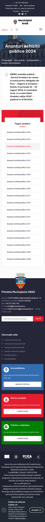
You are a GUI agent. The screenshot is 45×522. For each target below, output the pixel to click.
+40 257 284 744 (12, 303)
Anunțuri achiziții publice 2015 (18, 210)
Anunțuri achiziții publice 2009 (19, 252)
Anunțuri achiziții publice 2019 (18, 181)
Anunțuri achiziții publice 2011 (18, 238)
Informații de (19, 60)
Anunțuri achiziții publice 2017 (18, 196)
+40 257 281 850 (21, 3)
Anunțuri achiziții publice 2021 (18, 167)
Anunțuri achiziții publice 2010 (18, 245)
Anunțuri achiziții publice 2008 (19, 259)
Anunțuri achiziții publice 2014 (18, 217)
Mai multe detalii (23, 384)
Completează (22, 411)
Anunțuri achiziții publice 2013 (18, 224)
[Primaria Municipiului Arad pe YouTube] (22, 14)
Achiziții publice (33, 60)
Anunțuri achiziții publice (11, 63)
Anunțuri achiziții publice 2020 (19, 174)
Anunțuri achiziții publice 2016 (18, 203)
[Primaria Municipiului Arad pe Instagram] (25, 14)
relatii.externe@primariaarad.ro (20, 309)
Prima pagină (7, 60)
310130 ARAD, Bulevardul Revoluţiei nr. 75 (24, 298)
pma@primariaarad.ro (16, 306)
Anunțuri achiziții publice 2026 (19, 132)
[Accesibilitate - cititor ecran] (17, 29)
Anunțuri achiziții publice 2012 (18, 231)
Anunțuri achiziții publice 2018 (18, 189)
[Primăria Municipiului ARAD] (22, 22)
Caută (38, 319)
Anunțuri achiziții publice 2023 (19, 153)
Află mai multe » (20, 518)
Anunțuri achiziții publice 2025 (19, 139)
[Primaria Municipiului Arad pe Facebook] (19, 14)
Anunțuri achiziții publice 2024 (19, 146)
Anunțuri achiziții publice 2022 (19, 160)
